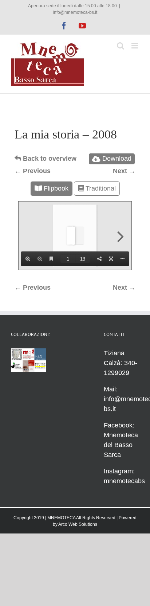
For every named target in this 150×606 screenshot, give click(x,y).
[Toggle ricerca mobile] (120, 46)
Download (116, 158)
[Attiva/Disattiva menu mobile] (135, 46)
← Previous (33, 171)
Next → (124, 171)
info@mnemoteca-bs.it (75, 12)
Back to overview (48, 158)
